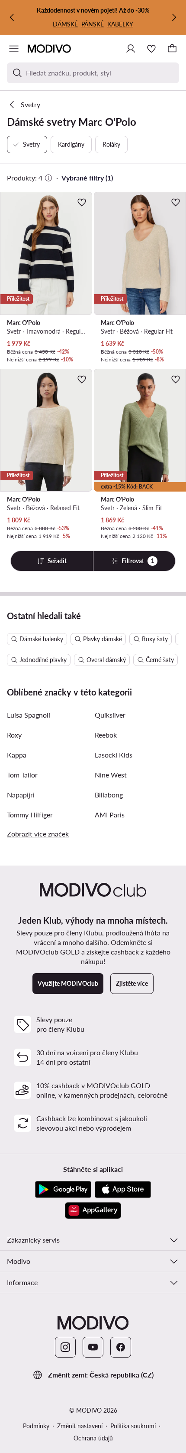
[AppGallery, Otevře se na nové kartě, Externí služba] (93, 1210)
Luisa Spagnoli (28, 715)
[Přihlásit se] (130, 48)
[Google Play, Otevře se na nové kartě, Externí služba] (63, 1189)
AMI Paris (110, 814)
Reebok (106, 735)
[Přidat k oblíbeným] (81, 202)
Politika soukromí (133, 1426)
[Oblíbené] (151, 48)
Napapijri (21, 794)
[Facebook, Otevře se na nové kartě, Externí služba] (120, 1347)
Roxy (14, 735)
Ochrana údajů (93, 1438)
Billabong (109, 794)
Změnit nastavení (80, 1426)
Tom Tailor (22, 775)
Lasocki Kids (113, 755)
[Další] (174, 17)
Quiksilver (110, 715)
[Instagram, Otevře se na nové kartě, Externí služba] (65, 1347)
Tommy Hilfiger (30, 814)
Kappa (16, 755)
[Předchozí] (12, 17)
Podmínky (36, 1426)
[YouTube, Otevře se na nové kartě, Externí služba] (93, 1347)
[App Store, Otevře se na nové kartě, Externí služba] (123, 1189)
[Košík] (172, 48)
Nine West (111, 775)
